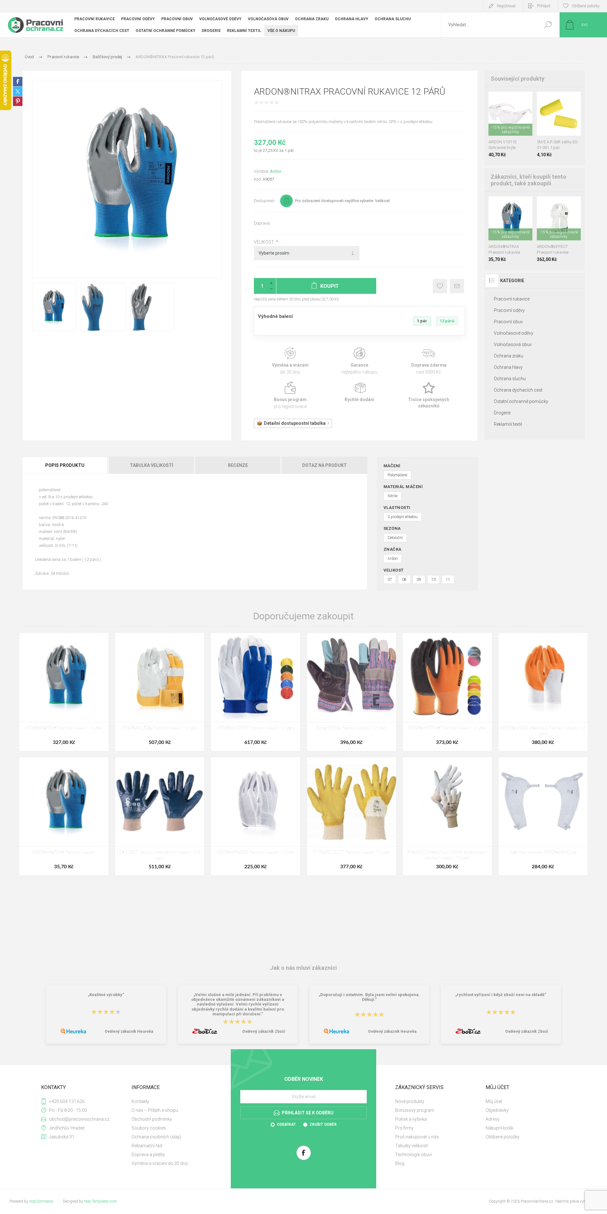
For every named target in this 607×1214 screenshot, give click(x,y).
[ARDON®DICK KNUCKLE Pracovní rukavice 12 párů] (543, 692)
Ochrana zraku (508, 355)
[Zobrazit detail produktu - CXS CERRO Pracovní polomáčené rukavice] (510, 205)
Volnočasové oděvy (513, 333)
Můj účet (494, 1101)
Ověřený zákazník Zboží (263, 1031)
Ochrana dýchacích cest (518, 390)
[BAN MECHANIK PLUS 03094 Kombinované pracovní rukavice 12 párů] (447, 816)
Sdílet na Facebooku (17, 81)
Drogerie (502, 412)
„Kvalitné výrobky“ (106, 994)
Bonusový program (414, 1110)
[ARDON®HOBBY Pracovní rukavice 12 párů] (255, 692)
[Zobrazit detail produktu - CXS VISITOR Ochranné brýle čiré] (510, 100)
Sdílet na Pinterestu (17, 101)
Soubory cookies (149, 1127)
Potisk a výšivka (411, 1119)
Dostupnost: (264, 200)
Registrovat (506, 6)
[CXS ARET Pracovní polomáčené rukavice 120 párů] (159, 816)
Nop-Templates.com (100, 1201)
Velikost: (265, 242)
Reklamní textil (508, 424)
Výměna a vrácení (290, 361)
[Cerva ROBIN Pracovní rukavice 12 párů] (351, 692)
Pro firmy (404, 1127)
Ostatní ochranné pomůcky (521, 401)
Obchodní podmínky (152, 1119)
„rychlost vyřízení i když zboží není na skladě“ (500, 994)
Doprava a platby (148, 1154)
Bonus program (290, 395)
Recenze (238, 465)
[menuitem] (174, 1101)
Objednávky (497, 1110)
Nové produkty (409, 1101)
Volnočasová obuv (513, 344)
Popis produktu (64, 465)
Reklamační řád (147, 1145)
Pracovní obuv (508, 321)
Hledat (548, 24)
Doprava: (262, 223)
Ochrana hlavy (508, 367)
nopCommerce (41, 1201)
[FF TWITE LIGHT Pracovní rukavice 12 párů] (351, 816)
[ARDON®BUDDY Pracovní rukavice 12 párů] (255, 816)
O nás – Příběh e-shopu (155, 1110)
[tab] (65, 465)
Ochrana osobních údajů (156, 1136)
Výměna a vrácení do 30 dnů (160, 1163)
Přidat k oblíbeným (440, 286)
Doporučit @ (457, 286)
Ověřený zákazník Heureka (129, 1031)
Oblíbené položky (502, 1136)
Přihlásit (543, 6)
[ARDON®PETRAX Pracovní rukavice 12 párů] (447, 692)
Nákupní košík (499, 1127)
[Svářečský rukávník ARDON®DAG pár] (543, 816)
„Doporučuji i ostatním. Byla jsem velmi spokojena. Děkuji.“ (369, 997)
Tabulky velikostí (411, 1145)
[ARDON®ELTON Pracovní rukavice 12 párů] (159, 692)
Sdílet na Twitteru (17, 91)
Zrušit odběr (323, 1124)
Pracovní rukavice (512, 298)
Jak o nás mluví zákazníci (303, 967)
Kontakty (140, 1101)
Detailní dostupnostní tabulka (295, 423)
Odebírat (286, 1124)
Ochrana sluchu (510, 378)
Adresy (493, 1119)
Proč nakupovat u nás (417, 1136)
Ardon (275, 171)
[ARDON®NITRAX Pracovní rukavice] (63, 816)
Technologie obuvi (413, 1154)
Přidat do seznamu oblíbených (512, 120)
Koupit (505, 119)
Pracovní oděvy (509, 310)
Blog (399, 1163)
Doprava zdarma (428, 361)
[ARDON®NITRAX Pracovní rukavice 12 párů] (63, 692)
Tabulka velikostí (151, 465)
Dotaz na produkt (324, 465)
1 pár (422, 321)
